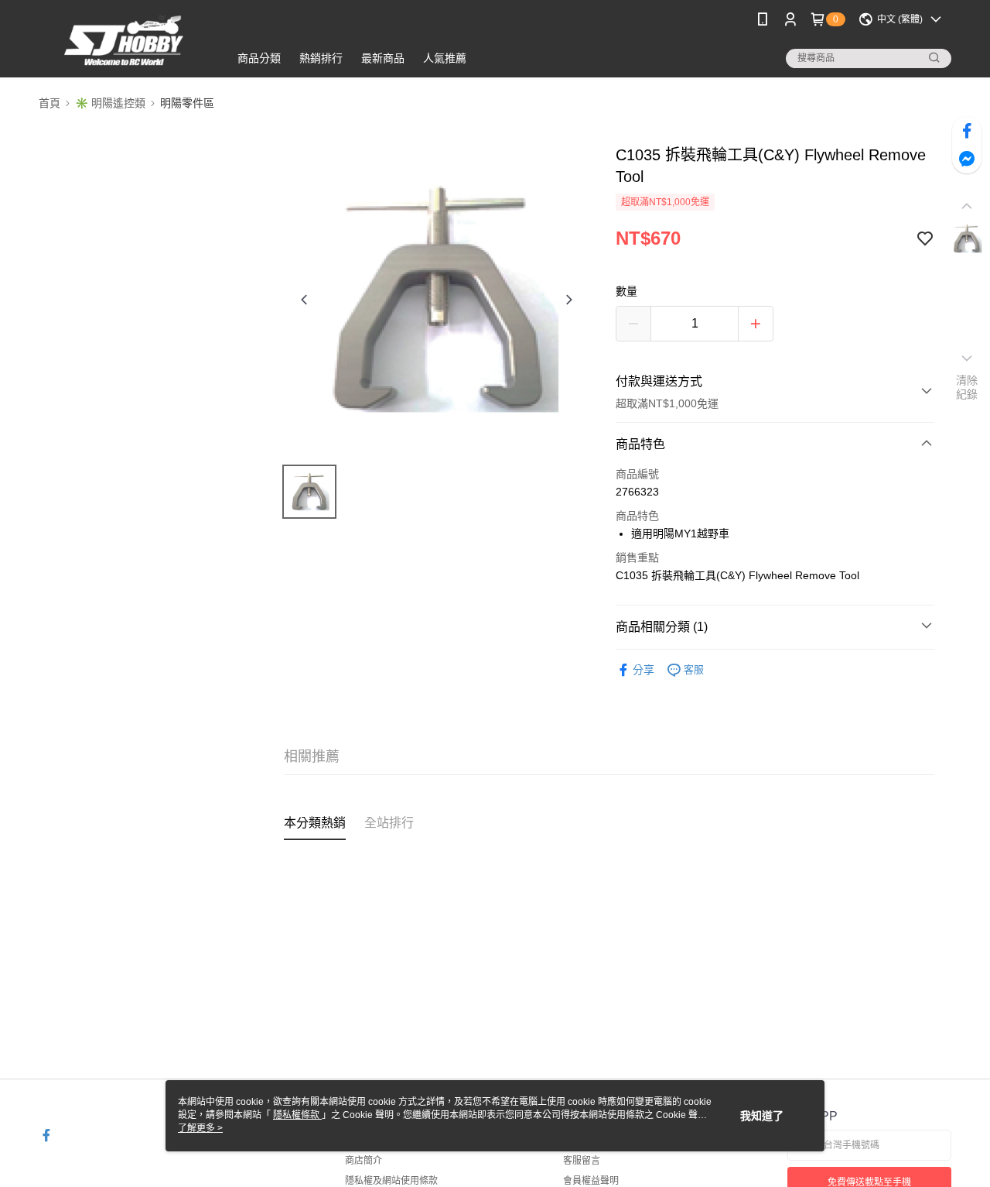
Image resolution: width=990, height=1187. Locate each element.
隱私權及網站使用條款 (391, 1180)
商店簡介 (363, 1160)
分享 (643, 670)
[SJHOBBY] (124, 40)
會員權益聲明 (591, 1180)
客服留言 (581, 1160)
